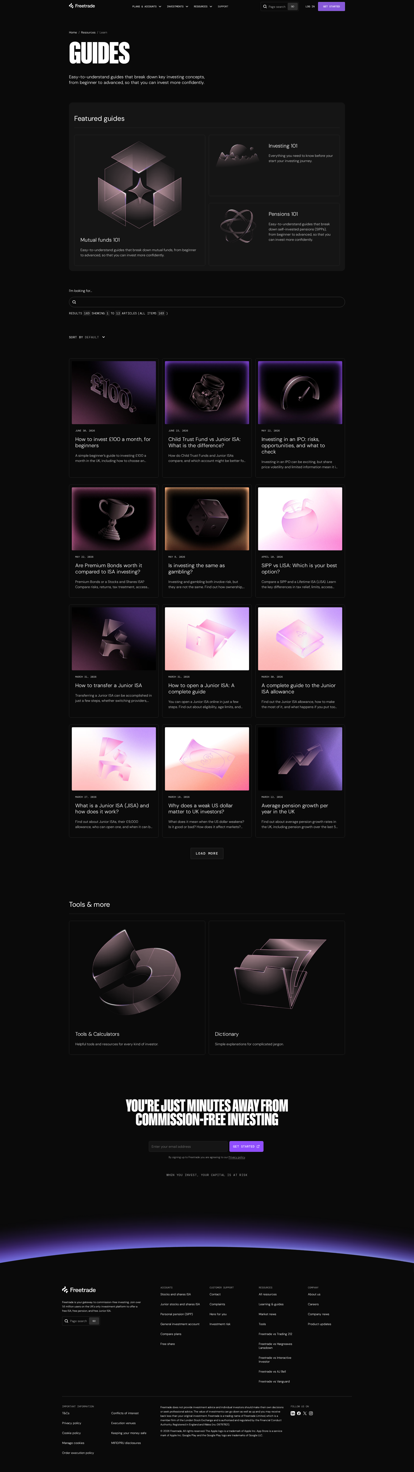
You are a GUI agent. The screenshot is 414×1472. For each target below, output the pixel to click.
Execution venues (123, 1423)
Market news (267, 1314)
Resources (88, 32)
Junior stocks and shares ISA (180, 1304)
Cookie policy (71, 1433)
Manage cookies (73, 1443)
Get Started (331, 6)
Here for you (218, 1314)
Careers (313, 1304)
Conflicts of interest (125, 1413)
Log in (310, 6)
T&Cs (65, 1413)
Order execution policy (78, 1453)
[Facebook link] (299, 1413)
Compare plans (170, 1334)
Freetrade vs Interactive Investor (275, 1359)
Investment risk (220, 1324)
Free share (167, 1344)
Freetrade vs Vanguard (274, 1381)
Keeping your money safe (128, 1433)
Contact (215, 1294)
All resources (268, 1294)
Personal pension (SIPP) (176, 1314)
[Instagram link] (311, 1413)
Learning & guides (271, 1304)
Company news (318, 1314)
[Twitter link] (305, 1413)
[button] (147, 6)
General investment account (179, 1324)
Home (73, 32)
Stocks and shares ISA (175, 1294)
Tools (262, 1324)
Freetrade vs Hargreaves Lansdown (275, 1346)
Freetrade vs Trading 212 (275, 1334)
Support (223, 6)
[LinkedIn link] (293, 1413)
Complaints (217, 1304)
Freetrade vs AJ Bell (272, 1371)
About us (314, 1294)
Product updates (319, 1324)
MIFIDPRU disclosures (126, 1443)
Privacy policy (237, 1157)
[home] (82, 6)
